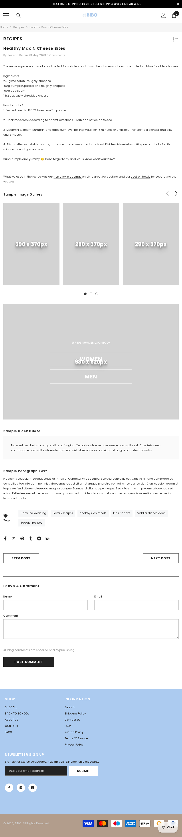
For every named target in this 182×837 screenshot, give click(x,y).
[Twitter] (14, 538)
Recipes (18, 27)
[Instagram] (21, 788)
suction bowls (140, 176)
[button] (176, 193)
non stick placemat (67, 176)
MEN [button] (91, 376)
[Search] (18, 15)
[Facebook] (5, 538)
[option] (91, 4)
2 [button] (91, 294)
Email (98, 596)
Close (178, 4)
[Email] (47, 538)
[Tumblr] (31, 538)
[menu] (6, 15)
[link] (31, 244)
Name (7, 596)
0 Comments (56, 55)
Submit (83, 771)
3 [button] (96, 294)
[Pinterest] (22, 538)
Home (4, 27)
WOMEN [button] (91, 359)
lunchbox (146, 66)
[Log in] (163, 15)
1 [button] (85, 294)
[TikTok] (32, 788)
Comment (10, 615)
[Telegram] (39, 538)
